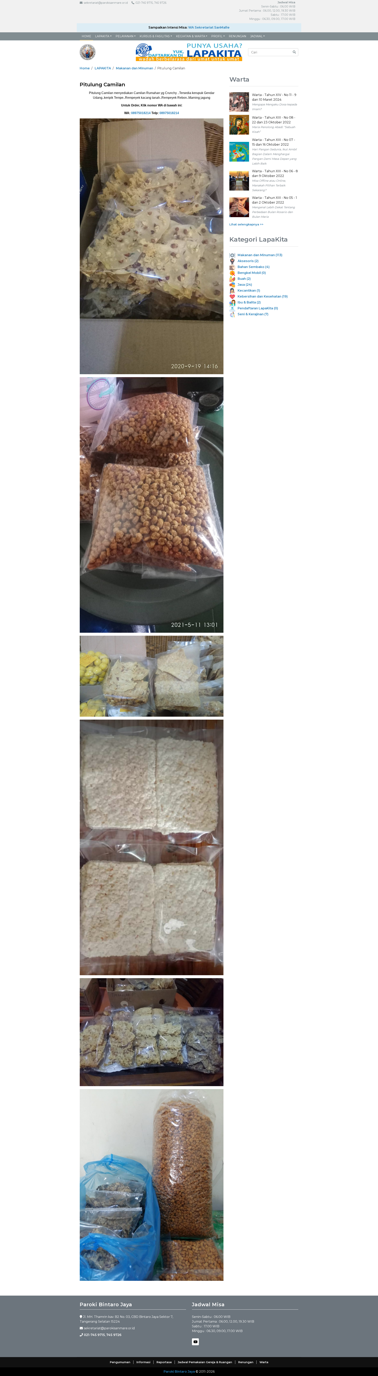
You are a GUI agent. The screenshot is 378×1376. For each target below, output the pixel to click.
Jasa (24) (243, 285)
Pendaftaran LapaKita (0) (256, 308)
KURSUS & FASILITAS (155, 36)
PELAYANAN (124, 36)
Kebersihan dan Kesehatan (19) (261, 296)
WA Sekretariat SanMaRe (209, 27)
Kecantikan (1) (247, 290)
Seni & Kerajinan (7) (251, 314)
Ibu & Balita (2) (248, 302)
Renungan (237, 36)
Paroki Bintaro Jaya (179, 1371)
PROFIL (216, 36)
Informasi (143, 1362)
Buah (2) (243, 279)
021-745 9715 (94, 1335)
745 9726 (113, 1335)
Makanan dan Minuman (134, 68)
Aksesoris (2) (246, 261)
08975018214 (141, 113)
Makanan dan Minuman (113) (258, 255)
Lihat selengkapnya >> (246, 224)
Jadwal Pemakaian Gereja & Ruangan (205, 1362)
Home (86, 36)
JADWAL (256, 36)
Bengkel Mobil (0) (250, 273)
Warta (263, 1362)
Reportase (164, 1362)
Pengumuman (120, 1362)
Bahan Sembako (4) (252, 267)
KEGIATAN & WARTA (190, 36)
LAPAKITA (102, 36)
